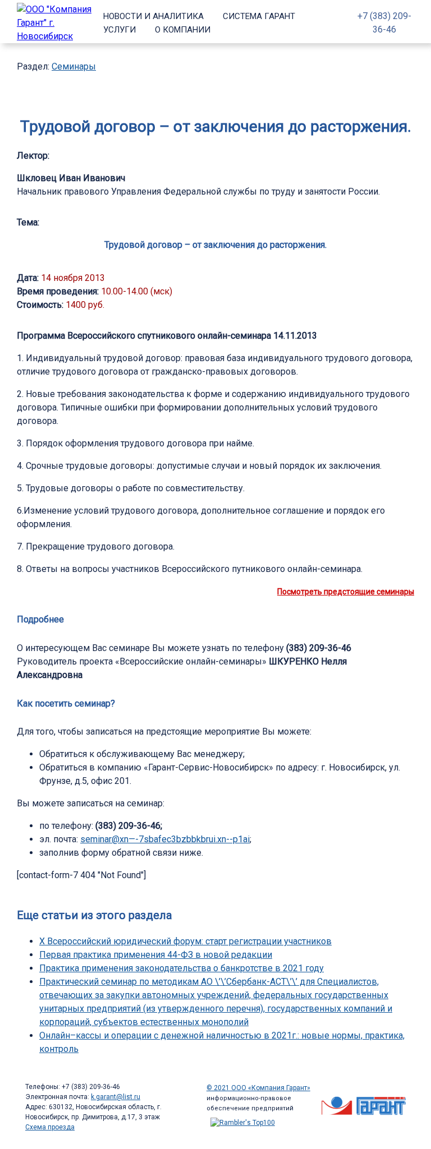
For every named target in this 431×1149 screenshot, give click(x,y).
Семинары (74, 66)
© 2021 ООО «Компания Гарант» (258, 1088)
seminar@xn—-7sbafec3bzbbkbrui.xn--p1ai (165, 839)
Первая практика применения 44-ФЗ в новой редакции (155, 954)
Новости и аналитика (153, 16)
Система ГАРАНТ (259, 16)
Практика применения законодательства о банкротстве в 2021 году (181, 968)
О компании (182, 30)
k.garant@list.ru (115, 1097)
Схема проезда (50, 1127)
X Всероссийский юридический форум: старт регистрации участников (185, 941)
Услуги (119, 30)
